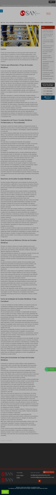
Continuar (5, 491)
